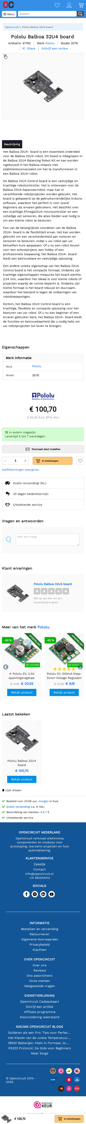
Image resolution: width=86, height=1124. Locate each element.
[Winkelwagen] (78, 6)
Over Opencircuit (39, 959)
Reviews (39, 970)
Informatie (39, 923)
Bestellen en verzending (39, 929)
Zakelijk (39, 864)
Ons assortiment (39, 975)
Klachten (40, 950)
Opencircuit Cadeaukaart (39, 1001)
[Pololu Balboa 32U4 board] (18, 593)
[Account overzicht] (66, 6)
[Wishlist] (54, 6)
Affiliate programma (39, 1012)
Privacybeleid (39, 944)
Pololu (36, 366)
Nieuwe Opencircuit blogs (39, 1027)
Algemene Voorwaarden (39, 939)
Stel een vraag (27, 536)
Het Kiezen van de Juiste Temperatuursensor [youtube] (39, 1038)
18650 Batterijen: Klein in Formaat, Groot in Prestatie (39, 1043)
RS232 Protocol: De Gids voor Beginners (39, 1048)
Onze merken (39, 981)
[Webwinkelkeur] (43, 1105)
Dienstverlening (39, 995)
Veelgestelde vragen (39, 986)
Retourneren (39, 934)
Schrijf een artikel (39, 1007)
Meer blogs (39, 1053)
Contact (39, 869)
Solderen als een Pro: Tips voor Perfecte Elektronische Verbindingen (39, 1033)
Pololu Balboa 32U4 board (53, 584)
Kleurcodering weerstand (39, 1017)
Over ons (39, 965)
